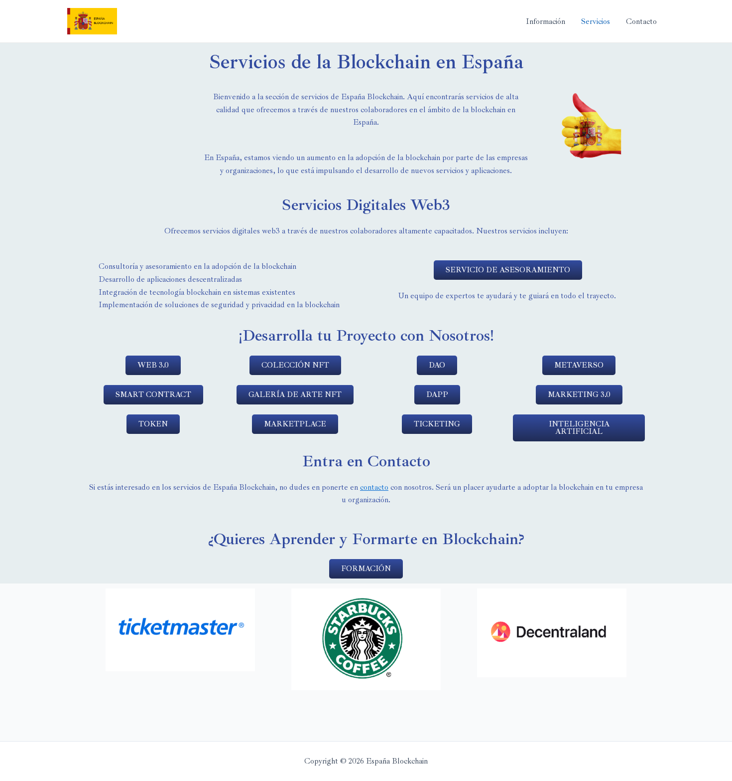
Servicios (595, 21)
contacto (374, 487)
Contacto (641, 21)
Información (545, 21)
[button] (508, 270)
